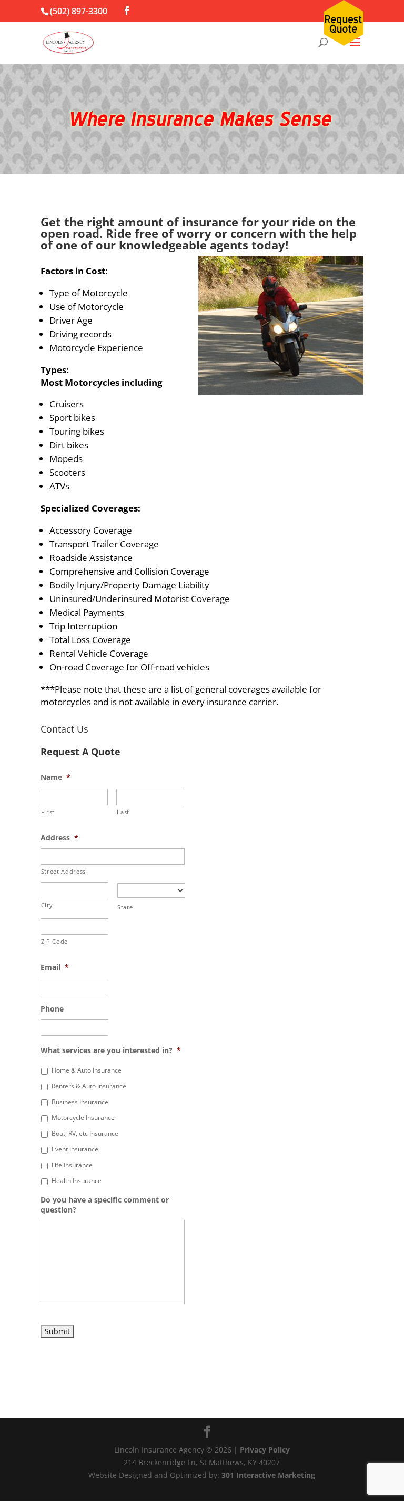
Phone (52, 1009)
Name (55, 777)
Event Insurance (75, 1149)
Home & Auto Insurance (87, 1070)
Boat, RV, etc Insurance (85, 1133)
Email (55, 967)
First (48, 812)
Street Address (63, 871)
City (47, 905)
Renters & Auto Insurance (89, 1086)
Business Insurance (80, 1101)
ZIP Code (54, 941)
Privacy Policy (265, 1450)
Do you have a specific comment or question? (105, 1204)
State (125, 907)
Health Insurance (77, 1180)
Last (123, 812)
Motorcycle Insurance (83, 1117)
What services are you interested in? (111, 1050)
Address (59, 838)
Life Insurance (72, 1164)
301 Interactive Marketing (268, 1475)
